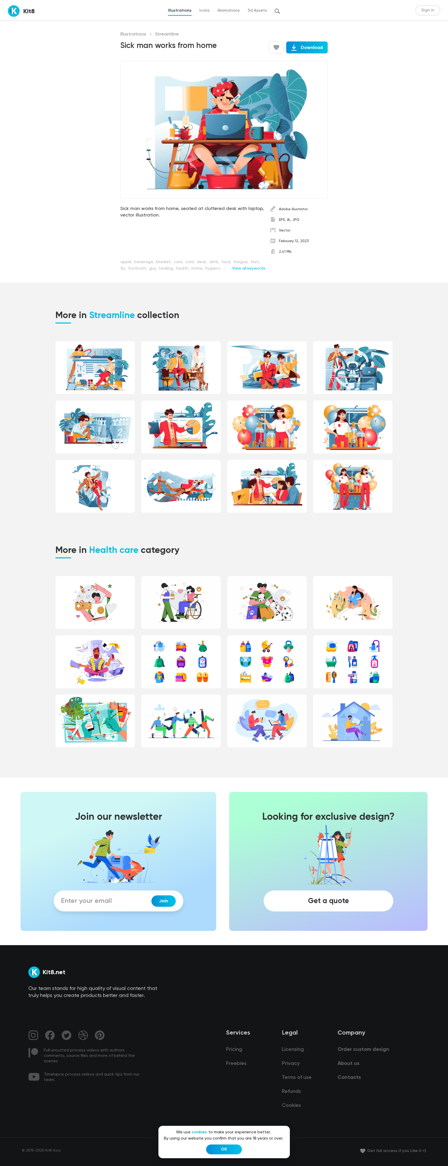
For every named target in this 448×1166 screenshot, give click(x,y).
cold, (190, 262)
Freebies (236, 1063)
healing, (167, 268)
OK (224, 1149)
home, (198, 268)
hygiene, (213, 268)
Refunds (291, 1091)
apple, (126, 262)
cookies (199, 1132)
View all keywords (248, 268)
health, (183, 268)
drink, (214, 262)
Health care (113, 550)
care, (179, 262)
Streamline (167, 34)
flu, (123, 268)
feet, (255, 262)
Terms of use (297, 1077)
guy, (153, 268)
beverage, (144, 262)
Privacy (290, 1063)
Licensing (293, 1049)
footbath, (138, 268)
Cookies (291, 1105)
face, (226, 262)
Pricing (234, 1049)
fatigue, (241, 262)
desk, (202, 262)
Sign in (427, 10)
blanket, (164, 262)
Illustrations (133, 34)
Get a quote (328, 901)
